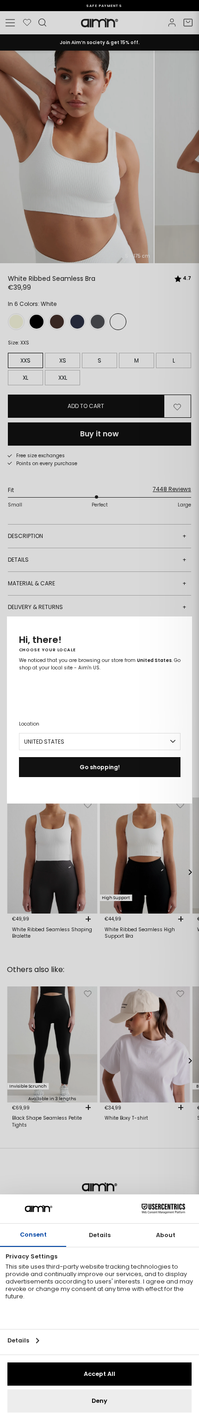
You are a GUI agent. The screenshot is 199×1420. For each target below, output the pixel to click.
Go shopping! (100, 767)
